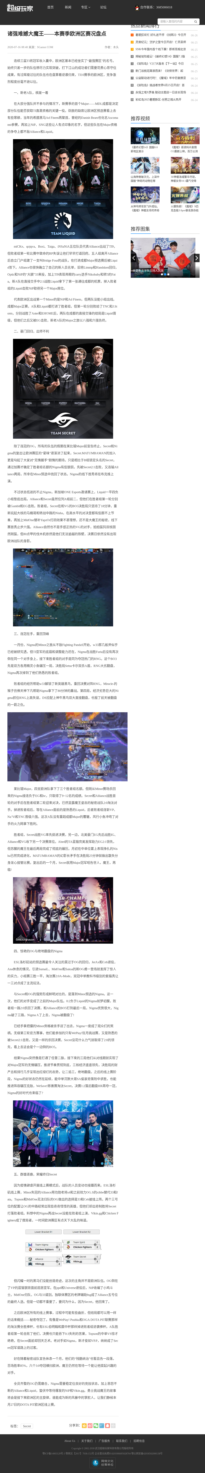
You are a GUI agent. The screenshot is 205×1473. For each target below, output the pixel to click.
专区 (84, 7)
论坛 (103, 7)
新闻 (68, 7)
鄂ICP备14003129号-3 (54, 1453)
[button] (133, 258)
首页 (50, 7)
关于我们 (87, 1440)
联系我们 (122, 1440)
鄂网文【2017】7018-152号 (80, 1453)
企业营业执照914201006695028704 (113, 1453)
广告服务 (105, 1440)
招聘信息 (139, 1440)
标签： (15, 1426)
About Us (70, 1440)
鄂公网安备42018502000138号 (147, 1453)
